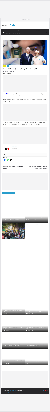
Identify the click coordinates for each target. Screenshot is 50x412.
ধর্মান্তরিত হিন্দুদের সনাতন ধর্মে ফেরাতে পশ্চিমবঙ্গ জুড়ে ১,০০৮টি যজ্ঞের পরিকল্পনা (12, 328)
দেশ (13, 30)
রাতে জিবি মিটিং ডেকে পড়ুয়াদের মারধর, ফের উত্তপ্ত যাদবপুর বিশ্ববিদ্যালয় (12, 311)
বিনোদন (23, 30)
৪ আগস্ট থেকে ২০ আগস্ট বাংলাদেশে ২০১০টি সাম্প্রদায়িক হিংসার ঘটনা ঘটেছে (13, 167)
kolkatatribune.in (15, 148)
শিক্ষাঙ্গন (28, 30)
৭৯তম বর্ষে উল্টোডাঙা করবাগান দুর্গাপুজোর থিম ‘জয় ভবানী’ (35, 311)
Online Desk (14, 71)
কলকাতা (7, 30)
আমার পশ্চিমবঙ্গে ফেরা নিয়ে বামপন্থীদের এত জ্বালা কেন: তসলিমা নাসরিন (36, 328)
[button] (24, 31)
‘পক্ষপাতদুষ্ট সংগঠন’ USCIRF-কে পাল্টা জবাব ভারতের (11, 219)
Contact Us (8, 33)
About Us (38, 30)
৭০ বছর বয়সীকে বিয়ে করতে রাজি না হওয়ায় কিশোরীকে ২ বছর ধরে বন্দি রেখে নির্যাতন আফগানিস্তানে (36, 218)
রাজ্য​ (10, 30)
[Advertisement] (25, 9)
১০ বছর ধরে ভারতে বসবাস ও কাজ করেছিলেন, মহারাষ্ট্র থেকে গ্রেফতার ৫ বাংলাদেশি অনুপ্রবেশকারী (37, 167)
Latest (4, 65)
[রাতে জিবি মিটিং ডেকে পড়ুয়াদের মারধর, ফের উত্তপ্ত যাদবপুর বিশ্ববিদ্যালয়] (13, 231)
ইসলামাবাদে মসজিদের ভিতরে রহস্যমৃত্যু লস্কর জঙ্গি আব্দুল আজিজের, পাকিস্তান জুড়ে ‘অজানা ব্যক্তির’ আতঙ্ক (11, 344)
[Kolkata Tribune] (3, 32)
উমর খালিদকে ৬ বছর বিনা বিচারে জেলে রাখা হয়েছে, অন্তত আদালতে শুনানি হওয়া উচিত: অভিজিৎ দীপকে (35, 344)
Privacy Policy (16, 33)
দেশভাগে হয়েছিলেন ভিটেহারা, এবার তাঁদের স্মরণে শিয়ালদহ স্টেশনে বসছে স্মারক (13, 361)
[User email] (4, 155)
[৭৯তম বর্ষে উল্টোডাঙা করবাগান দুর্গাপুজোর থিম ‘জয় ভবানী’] (36, 269)
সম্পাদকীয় (32, 30)
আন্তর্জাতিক (18, 30)
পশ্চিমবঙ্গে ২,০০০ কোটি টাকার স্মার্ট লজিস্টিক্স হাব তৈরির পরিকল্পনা (36, 362)
